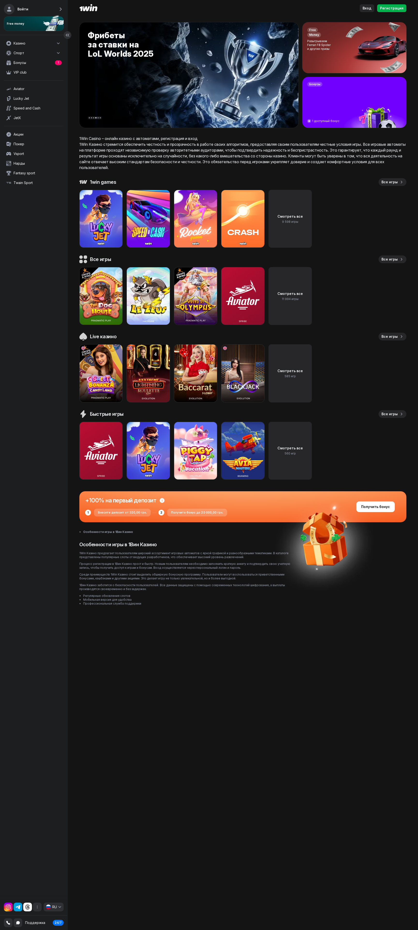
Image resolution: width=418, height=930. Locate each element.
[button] (89, 117)
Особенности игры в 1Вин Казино (108, 532)
